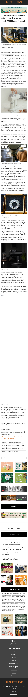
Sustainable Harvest (20, 606)
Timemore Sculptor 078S (7, 451)
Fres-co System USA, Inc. (7, 598)
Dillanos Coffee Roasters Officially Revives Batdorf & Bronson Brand (14, 553)
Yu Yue (16, 451)
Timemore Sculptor (6, 448)
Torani (24, 607)
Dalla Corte (18, 596)
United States (11, 438)
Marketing (20, 436)
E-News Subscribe (14, 528)
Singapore (7, 447)
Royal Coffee (22, 603)
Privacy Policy (14, 691)
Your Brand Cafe (9, 610)
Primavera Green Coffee (7, 603)
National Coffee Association (8, 602)
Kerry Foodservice (20, 599)
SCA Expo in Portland (18, 282)
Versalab (4, 609)
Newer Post (22, 458)
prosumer (18, 445)
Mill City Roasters (21, 600)
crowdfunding (11, 442)
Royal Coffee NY (5, 605)
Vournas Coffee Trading (12, 609)
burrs (7, 134)
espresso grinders (19, 442)
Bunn (21, 593)
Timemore (8, 52)
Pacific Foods (22, 602)
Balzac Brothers (15, 593)
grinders (10, 443)
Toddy (21, 607)
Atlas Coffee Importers (7, 593)
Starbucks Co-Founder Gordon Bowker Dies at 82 (13, 539)
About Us (14, 651)
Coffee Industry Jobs (13, 663)
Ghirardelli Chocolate (18, 598)
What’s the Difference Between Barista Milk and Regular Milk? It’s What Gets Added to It (13, 548)
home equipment (17, 443)
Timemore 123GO (20, 447)
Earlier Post (6, 458)
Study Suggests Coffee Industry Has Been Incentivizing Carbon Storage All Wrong (12, 543)
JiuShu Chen (7, 445)
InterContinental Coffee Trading (9, 599)
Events (15, 436)
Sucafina (13, 606)
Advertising (13, 660)
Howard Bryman (5, 25)
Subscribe (13, 657)
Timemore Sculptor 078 (20, 450)
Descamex (23, 596)
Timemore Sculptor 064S (7, 450)
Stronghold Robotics (6, 606)
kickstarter (13, 445)
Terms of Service (13, 694)
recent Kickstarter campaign (8, 54)
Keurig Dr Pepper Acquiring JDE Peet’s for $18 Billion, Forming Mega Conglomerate (12, 558)
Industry (4, 436)
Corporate (10, 436)
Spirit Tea (11, 605)
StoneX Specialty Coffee (19, 605)
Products (4, 438)
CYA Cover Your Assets (10, 596)
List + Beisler (11, 600)
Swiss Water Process (6, 607)
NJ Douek (17, 602)
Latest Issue (14, 670)
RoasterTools (16, 603)
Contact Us (13, 654)
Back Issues (14, 675)
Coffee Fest (14, 595)
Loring (15, 600)
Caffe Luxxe (8, 595)
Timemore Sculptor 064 (17, 448)
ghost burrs (4, 443)
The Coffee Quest (15, 607)
